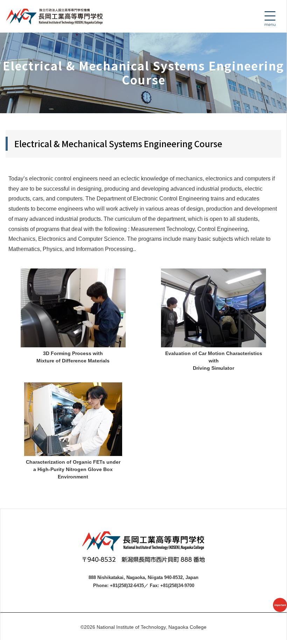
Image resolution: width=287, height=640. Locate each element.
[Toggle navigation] (270, 18)
